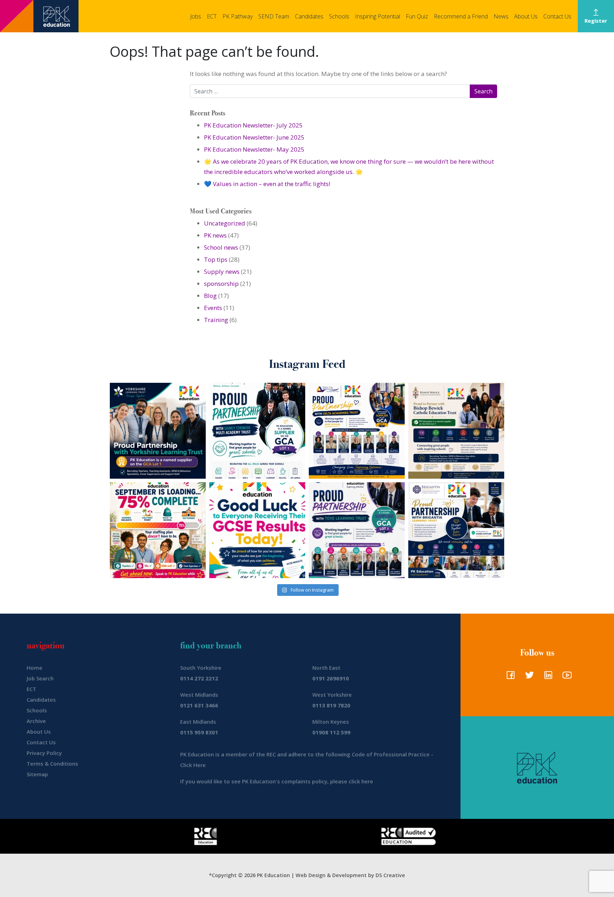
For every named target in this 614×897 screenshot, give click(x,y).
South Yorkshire (200, 667)
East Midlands (198, 721)
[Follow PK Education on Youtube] (565, 677)
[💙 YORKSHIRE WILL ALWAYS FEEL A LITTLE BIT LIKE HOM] (158, 431)
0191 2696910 (330, 678)
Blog (210, 296)
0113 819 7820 (331, 705)
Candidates (309, 16)
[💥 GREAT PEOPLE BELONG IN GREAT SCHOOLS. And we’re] (456, 431)
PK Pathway (237, 16)
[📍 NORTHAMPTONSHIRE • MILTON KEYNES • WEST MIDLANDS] (357, 530)
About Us (526, 16)
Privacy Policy (44, 752)
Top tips (215, 259)
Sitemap (37, 774)
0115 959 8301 (199, 732)
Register (596, 20)
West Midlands (199, 694)
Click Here (193, 764)
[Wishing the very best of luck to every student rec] (257, 530)
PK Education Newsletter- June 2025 (254, 137)
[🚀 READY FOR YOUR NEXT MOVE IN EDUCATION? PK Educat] (357, 431)
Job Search (40, 678)
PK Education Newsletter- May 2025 (254, 149)
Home (34, 667)
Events (213, 308)
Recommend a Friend (461, 16)
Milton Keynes (330, 721)
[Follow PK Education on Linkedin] (546, 677)
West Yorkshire (332, 694)
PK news (215, 235)
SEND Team (273, 16)
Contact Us (557, 16)
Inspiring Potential (377, 16)
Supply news (221, 271)
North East (326, 667)
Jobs (195, 16)
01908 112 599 (331, 732)
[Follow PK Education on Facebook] (509, 677)
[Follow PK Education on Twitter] (528, 677)
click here (361, 781)
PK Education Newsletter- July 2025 (253, 125)
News (501, 16)
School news (221, 247)
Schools (339, 16)
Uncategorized (224, 223)
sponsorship (221, 283)
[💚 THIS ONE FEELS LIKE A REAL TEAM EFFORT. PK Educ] (257, 431)
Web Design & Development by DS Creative (350, 875)
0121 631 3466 (199, 705)
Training (216, 320)
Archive (36, 720)
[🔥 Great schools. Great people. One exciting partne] (456, 530)
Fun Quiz (417, 16)
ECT (212, 16)
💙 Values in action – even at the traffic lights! (267, 184)
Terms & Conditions (52, 763)
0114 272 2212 (199, 678)
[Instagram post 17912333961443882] (158, 530)
